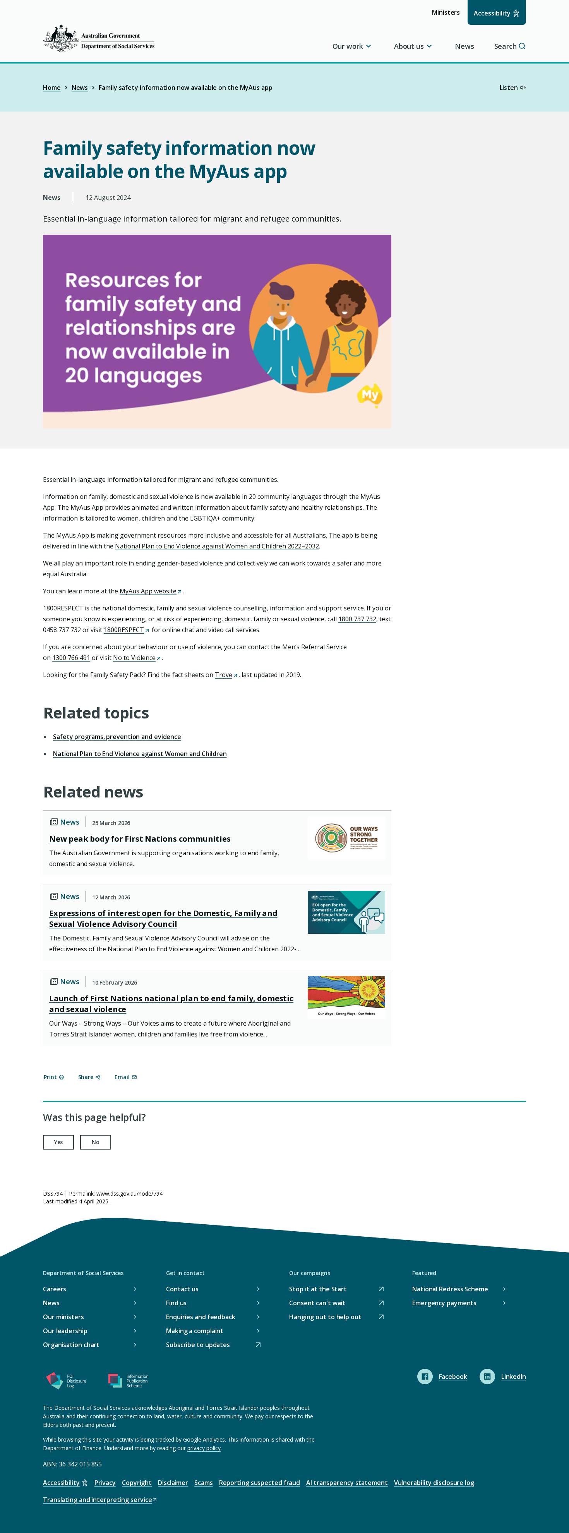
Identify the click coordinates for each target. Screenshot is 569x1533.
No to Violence (136, 657)
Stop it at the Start (318, 1289)
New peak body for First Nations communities (139, 839)
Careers (54, 1289)
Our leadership (65, 1331)
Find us (176, 1303)
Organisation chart (71, 1345)
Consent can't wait (317, 1303)
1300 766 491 (71, 657)
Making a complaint (194, 1331)
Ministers (448, 16)
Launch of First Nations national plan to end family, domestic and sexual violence (171, 1003)
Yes (58, 1142)
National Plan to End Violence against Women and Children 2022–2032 (217, 546)
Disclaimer (173, 1482)
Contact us (182, 1289)
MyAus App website (150, 591)
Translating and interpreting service (97, 1500)
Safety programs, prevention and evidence (117, 736)
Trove (226, 674)
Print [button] (50, 1077)
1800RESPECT (126, 630)
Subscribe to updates (198, 1345)
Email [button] (122, 1077)
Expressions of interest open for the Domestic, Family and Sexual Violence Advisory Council (163, 918)
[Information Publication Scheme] (128, 1382)
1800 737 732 (357, 619)
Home (52, 87)
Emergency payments (444, 1303)
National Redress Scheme (450, 1289)
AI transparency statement (347, 1482)
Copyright (137, 1482)
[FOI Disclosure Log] (66, 1382)
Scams (203, 1482)
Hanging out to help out (325, 1317)
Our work (347, 46)
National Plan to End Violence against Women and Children (139, 753)
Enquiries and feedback (200, 1317)
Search (505, 46)
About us (409, 46)
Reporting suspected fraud (259, 1482)
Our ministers (63, 1317)
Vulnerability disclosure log (434, 1482)
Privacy (105, 1482)
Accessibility (492, 13)
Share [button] (86, 1077)
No (95, 1142)
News (464, 46)
